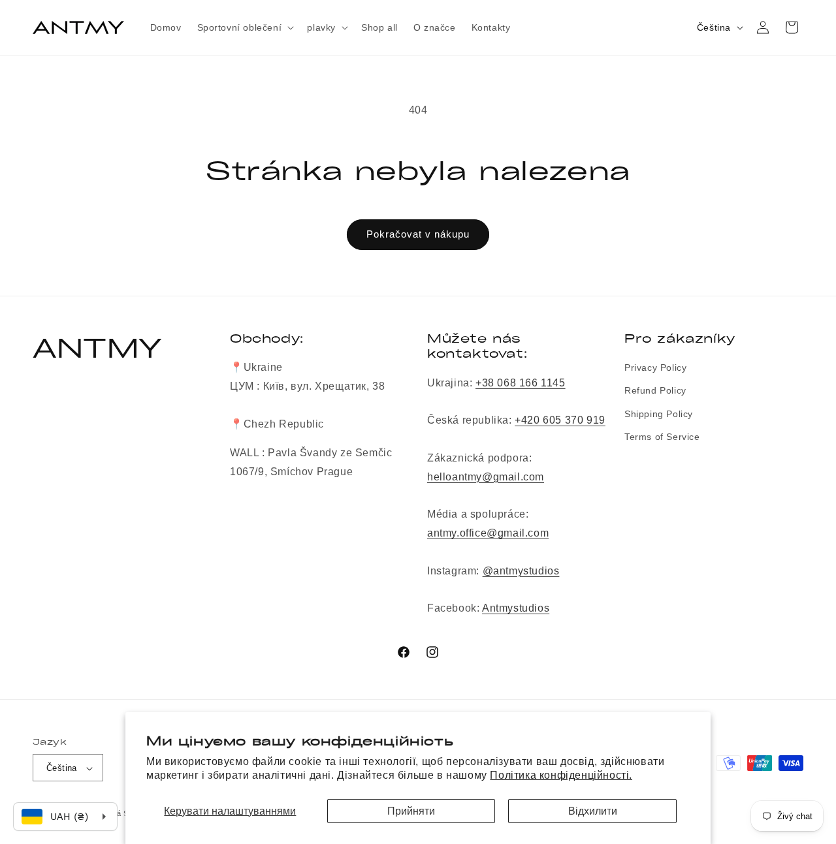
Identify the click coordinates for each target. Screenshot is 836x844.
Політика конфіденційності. (561, 775)
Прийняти (411, 811)
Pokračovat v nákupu (418, 234)
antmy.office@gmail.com (488, 533)
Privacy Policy (655, 367)
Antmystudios (515, 608)
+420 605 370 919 (560, 420)
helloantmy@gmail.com (485, 476)
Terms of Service (662, 436)
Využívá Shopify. (122, 814)
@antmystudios (521, 570)
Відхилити (592, 811)
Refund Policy (655, 391)
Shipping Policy (658, 414)
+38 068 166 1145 (520, 382)
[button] (244, 27)
